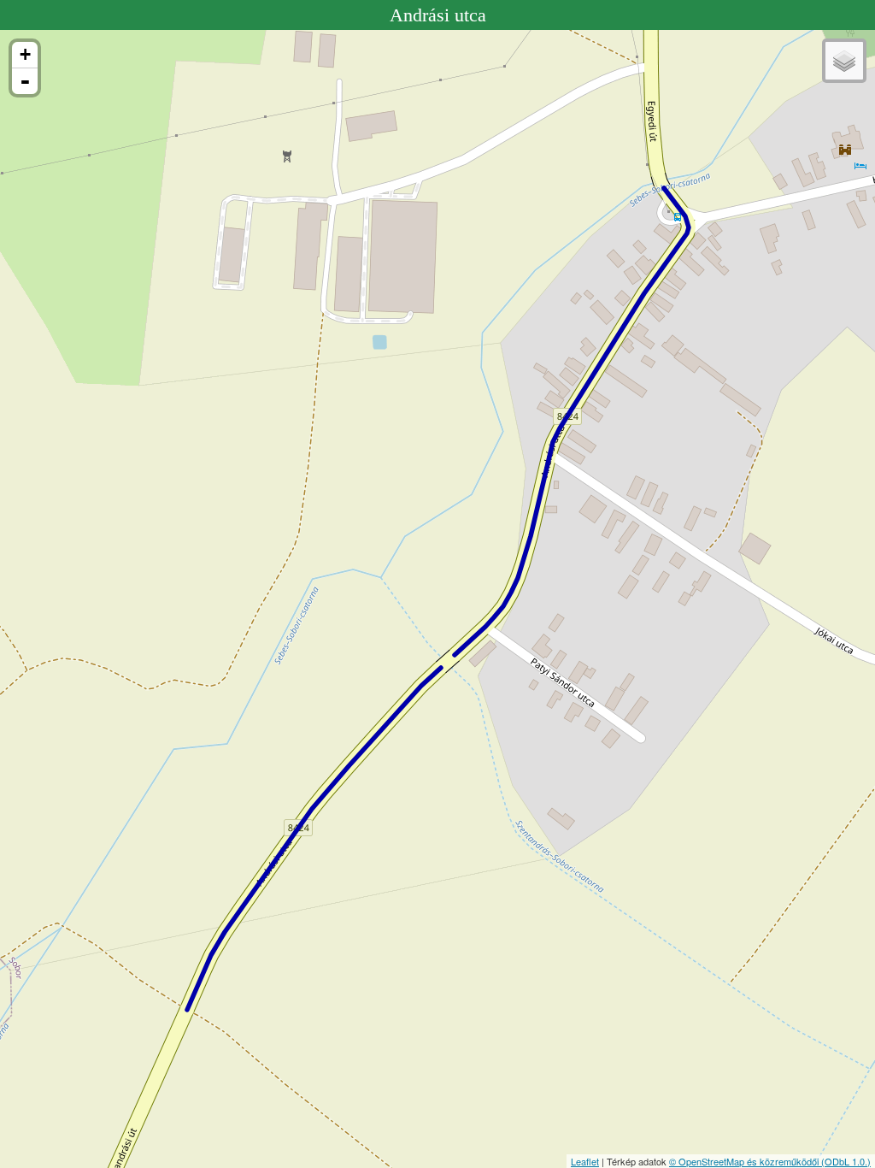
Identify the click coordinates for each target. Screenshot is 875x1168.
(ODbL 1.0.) (846, 1161)
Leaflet (585, 1161)
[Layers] (844, 61)
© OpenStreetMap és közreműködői (745, 1161)
